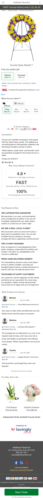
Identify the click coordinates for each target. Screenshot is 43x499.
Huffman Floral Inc (21, 2)
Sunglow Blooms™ (24, 357)
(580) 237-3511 (21, 452)
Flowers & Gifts (12, 10)
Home (4, 10)
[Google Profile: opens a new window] (21, 462)
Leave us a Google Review (21, 470)
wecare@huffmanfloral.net (21, 455)
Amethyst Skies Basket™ (26, 327)
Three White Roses (24, 304)
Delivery (7, 105)
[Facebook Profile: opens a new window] (16, 462)
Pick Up (20, 103)
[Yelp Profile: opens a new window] (26, 462)
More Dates (36, 110)
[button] (38, 494)
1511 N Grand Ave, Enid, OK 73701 (21, 450)
